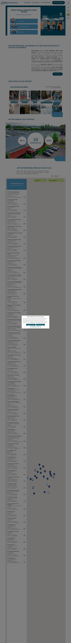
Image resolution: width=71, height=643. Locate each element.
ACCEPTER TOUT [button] (31, 324)
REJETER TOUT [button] (40, 324)
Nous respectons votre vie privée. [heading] (35, 316)
